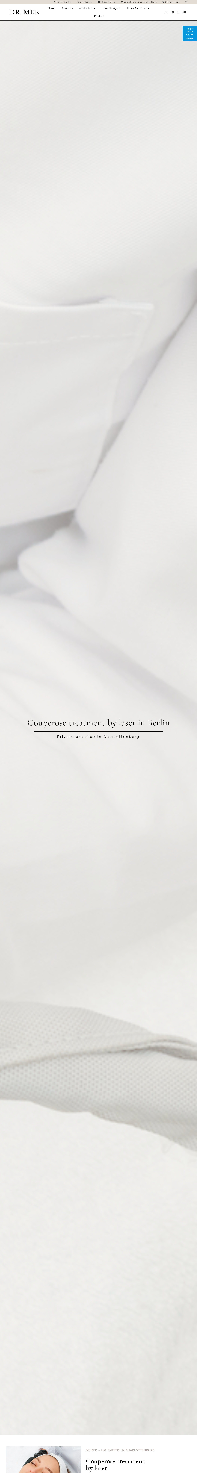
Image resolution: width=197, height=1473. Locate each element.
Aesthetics (85, 8)
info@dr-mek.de (108, 2)
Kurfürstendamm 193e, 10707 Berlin (140, 2)
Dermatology (110, 8)
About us (67, 8)
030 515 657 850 (63, 2)
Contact (99, 16)
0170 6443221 (86, 2)
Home (51, 8)
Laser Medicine (136, 8)
